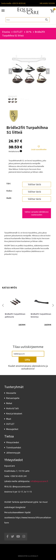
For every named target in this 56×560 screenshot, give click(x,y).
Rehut (9, 403)
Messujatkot (12, 429)
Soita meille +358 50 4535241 (13, 3)
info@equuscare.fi (39, 481)
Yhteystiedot (12, 442)
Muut (8, 418)
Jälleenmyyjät (13, 452)
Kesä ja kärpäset (14, 413)
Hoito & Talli (12, 408)
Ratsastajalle (12, 398)
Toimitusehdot (13, 447)
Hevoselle (11, 392)
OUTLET (10, 423)
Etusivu (6, 31)
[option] (15, 311)
